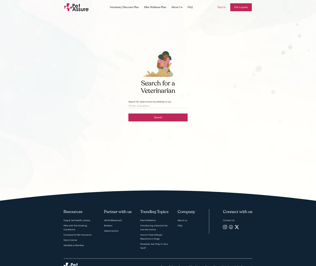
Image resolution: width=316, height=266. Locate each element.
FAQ (190, 7)
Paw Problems (148, 220)
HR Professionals (113, 220)
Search (158, 117)
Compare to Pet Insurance (78, 234)
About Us (176, 7)
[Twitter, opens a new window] (237, 227)
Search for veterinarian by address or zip (149, 101)
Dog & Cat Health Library (77, 220)
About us (182, 220)
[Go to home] (76, 7)
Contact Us (229, 220)
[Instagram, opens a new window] (225, 227)
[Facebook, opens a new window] (231, 227)
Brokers (108, 225)
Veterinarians (111, 230)
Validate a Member (74, 245)
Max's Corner (70, 240)
